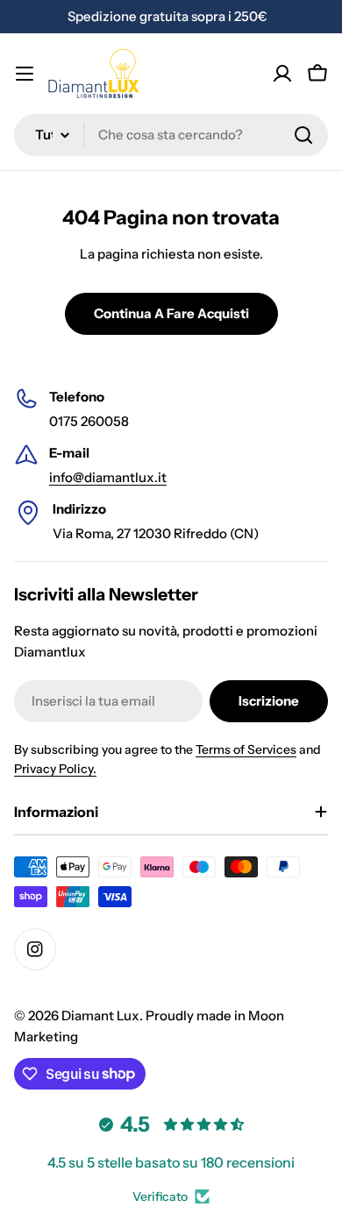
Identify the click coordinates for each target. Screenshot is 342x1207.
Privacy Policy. (55, 769)
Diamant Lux (100, 1015)
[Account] (282, 73)
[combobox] (171, 135)
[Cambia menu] (24, 73)
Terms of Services (246, 749)
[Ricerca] (303, 135)
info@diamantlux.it (108, 477)
